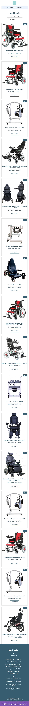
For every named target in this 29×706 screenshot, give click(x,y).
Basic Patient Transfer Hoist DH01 (14, 127)
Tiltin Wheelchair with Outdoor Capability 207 (14, 634)
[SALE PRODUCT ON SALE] (15, 36)
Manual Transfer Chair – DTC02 (14, 402)
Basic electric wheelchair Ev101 (14, 50)
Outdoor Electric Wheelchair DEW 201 (14, 440)
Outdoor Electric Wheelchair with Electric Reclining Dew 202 (14, 479)
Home (8, 7)
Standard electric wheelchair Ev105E (14, 557)
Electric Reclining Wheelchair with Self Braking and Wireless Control (14, 167)
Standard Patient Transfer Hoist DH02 (14, 596)
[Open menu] (14, 3)
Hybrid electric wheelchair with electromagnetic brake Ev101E (14, 324)
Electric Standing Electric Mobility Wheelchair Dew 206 (14, 207)
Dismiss (24, 704)
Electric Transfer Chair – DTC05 (14, 246)
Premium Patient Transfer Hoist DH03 (14, 519)
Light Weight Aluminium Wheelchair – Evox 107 (14, 363)
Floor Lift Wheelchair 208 (14, 284)
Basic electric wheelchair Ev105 (14, 89)
